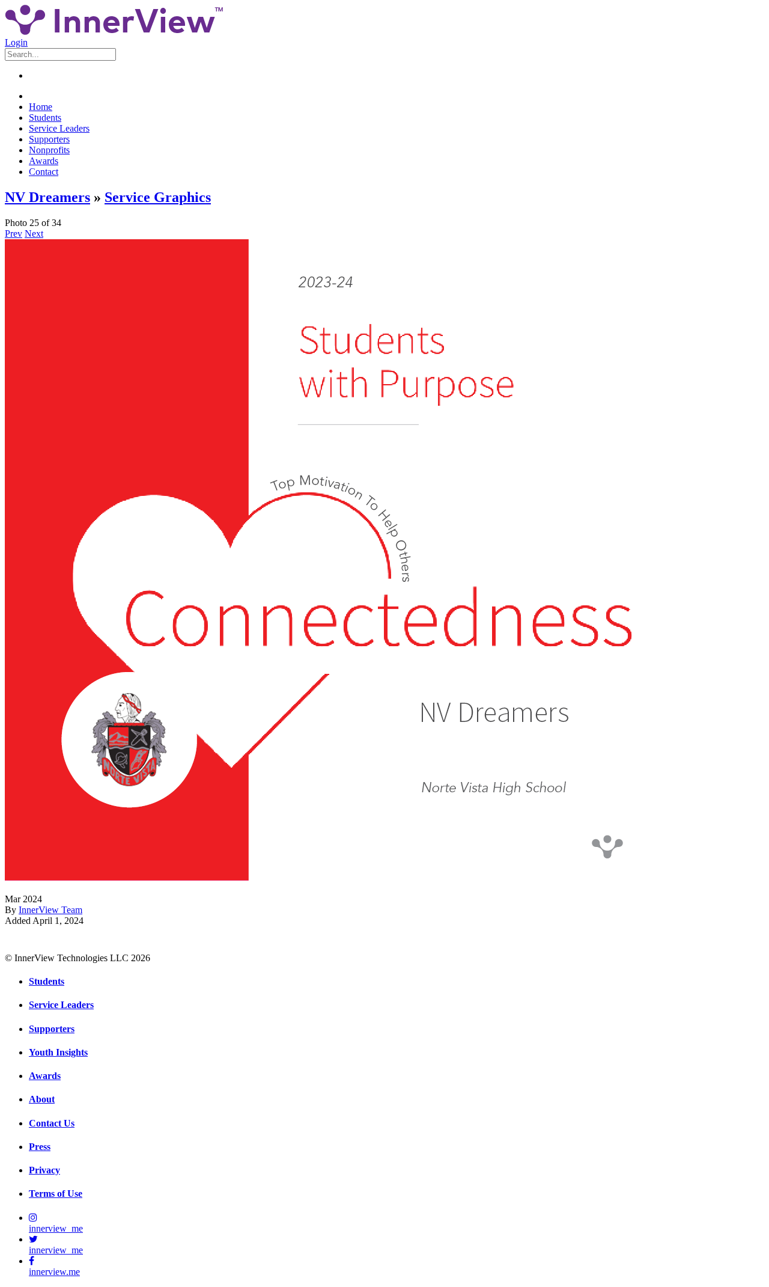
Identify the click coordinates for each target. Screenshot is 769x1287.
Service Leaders (59, 128)
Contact (43, 172)
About (42, 1099)
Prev (13, 233)
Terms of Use (55, 1193)
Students (45, 117)
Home (40, 107)
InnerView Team (50, 910)
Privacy (44, 1170)
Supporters (49, 139)
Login (16, 42)
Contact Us (51, 1123)
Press (39, 1147)
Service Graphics (158, 197)
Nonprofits (49, 150)
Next (34, 233)
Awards (43, 161)
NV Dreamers (47, 197)
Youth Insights (58, 1052)
